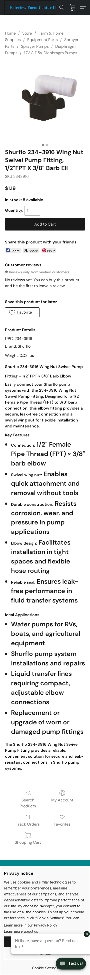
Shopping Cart (28, 842)
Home (10, 33)
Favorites (62, 824)
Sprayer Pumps (35, 46)
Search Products (28, 803)
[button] (35, 7)
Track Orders (28, 824)
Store (27, 33)
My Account (62, 800)
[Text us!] (71, 964)
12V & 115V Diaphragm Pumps (50, 52)
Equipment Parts (42, 39)
